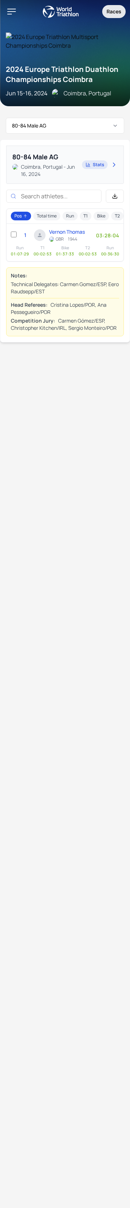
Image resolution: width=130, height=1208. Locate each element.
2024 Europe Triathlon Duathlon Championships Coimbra (62, 74)
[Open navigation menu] (11, 11)
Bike (101, 216)
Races (114, 11)
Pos (18, 216)
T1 (85, 216)
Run (70, 216)
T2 (117, 216)
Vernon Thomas (67, 231)
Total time (47, 216)
